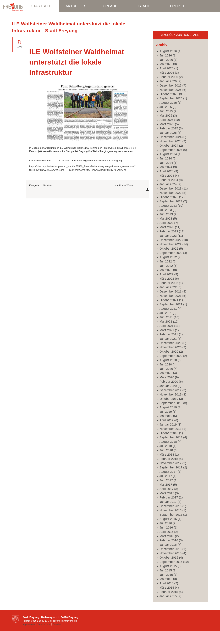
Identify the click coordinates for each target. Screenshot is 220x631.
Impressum (29, 624)
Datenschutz (43, 624)
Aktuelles (47, 185)
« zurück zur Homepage (180, 35)
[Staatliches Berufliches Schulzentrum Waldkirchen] (17, 7)
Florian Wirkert (126, 185)
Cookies (56, 624)
